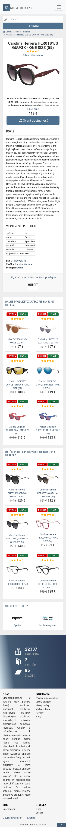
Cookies (39, 813)
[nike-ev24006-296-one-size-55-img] (17, 329)
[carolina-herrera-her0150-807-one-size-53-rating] (48, 560)
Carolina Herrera (23, 264)
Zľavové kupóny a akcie (47, 698)
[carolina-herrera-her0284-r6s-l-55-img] (17, 570)
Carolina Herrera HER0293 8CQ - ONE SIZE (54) (48, 538)
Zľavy (38, 716)
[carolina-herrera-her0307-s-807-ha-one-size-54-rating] (48, 469)
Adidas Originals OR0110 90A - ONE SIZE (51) (48, 430)
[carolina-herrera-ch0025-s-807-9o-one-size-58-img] (17, 479)
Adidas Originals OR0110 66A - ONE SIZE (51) (17, 430)
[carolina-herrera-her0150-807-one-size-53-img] (48, 570)
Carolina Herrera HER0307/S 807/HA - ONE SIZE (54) (47, 493)
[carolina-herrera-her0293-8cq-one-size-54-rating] (48, 515)
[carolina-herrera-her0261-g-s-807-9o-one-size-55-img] (17, 524)
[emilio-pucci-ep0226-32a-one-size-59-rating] (48, 319)
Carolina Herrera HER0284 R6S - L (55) (17, 582)
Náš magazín (9, 809)
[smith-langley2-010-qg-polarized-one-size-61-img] (48, 371)
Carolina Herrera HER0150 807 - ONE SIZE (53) (48, 584)
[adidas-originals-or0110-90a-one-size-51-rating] (48, 406)
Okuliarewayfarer (12, 817)
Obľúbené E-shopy (17, 606)
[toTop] (61, 825)
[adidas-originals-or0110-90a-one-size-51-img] (48, 416)
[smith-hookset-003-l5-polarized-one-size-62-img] (17, 371)
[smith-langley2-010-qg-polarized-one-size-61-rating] (48, 361)
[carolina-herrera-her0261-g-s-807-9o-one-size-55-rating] (17, 515)
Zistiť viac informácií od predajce (35, 277)
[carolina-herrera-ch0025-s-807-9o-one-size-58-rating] (17, 469)
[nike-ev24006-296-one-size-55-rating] (17, 319)
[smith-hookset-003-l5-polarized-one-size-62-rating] (17, 361)
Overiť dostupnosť (35, 120)
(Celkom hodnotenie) (33, 55)
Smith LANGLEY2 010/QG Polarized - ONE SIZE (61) (47, 385)
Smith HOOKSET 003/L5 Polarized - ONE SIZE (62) (17, 385)
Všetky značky (42, 705)
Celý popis (34, 109)
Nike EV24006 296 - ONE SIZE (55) (17, 341)
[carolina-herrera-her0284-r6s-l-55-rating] (17, 560)
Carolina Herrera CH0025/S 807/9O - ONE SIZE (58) (17, 493)
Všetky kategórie (43, 702)
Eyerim (19, 267)
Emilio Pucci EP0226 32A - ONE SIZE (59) (48, 341)
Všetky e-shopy (43, 709)
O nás (38, 809)
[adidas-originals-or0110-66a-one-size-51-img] (17, 416)
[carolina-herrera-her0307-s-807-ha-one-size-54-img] (48, 479)
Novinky (39, 713)
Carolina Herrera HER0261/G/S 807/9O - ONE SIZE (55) (17, 538)
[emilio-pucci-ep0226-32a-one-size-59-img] (48, 329)
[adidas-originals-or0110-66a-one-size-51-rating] (17, 406)
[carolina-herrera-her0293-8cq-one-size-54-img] (48, 524)
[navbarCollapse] (58, 7)
